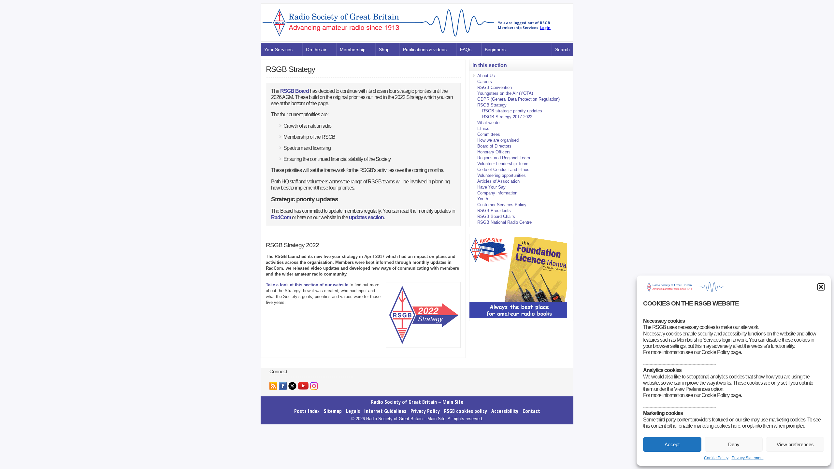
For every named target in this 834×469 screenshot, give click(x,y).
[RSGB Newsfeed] (273, 386)
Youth (482, 198)
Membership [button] (353, 49)
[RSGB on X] (292, 386)
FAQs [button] (465, 49)
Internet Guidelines (385, 411)
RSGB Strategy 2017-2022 (507, 116)
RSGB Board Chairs (496, 216)
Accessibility (504, 411)
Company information (497, 193)
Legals (353, 411)
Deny (734, 444)
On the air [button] (316, 49)
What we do (488, 122)
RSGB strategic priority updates (512, 110)
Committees (488, 134)
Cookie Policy (716, 458)
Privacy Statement (748, 458)
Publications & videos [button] (425, 49)
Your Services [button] (278, 49)
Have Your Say (491, 187)
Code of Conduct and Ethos (503, 169)
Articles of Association (498, 181)
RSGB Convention (494, 87)
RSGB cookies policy (465, 411)
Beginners (495, 49)
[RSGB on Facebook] (283, 386)
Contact (531, 411)
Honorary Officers (493, 151)
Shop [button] (384, 49)
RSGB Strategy (492, 105)
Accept (672, 444)
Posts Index (307, 411)
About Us (486, 75)
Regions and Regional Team (503, 157)
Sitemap (333, 411)
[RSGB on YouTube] (303, 386)
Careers (484, 81)
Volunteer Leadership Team (502, 163)
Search (562, 49)
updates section (366, 217)
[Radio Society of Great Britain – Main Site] (378, 37)
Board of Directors (494, 146)
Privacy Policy (425, 411)
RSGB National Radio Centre (504, 222)
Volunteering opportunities (501, 175)
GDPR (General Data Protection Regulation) (518, 99)
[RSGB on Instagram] (314, 386)
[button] (821, 287)
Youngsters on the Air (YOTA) (505, 93)
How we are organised (498, 140)
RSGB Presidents (494, 210)
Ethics (483, 128)
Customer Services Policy (501, 204)
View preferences (795, 444)
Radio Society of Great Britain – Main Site (417, 401)
